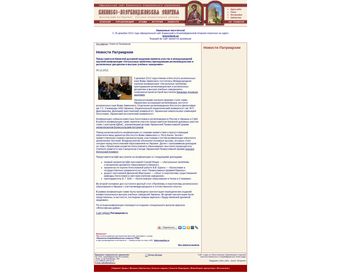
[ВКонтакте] (180, 227)
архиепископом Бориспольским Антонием (119, 127)
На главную (102, 44)
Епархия (241, 261)
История (133, 268)
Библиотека (145, 268)
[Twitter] (184, 227)
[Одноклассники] (188, 227)
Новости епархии (160, 268)
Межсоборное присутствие (203, 268)
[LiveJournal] (197, 227)
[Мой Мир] (192, 227)
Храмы (125, 268)
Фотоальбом (223, 268)
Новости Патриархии (222, 48)
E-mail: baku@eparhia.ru (105, 263)
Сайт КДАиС (103, 213)
